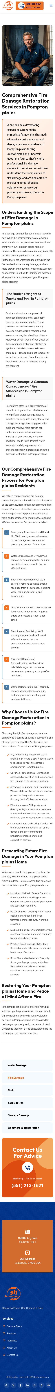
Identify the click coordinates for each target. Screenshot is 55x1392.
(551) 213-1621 (27, 1185)
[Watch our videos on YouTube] (48, 1385)
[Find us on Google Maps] (6, 1385)
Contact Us (12, 1355)
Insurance (11, 1340)
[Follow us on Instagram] (34, 1385)
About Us (11, 1347)
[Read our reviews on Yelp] (41, 1385)
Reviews (11, 1333)
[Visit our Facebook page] (20, 1385)
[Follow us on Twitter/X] (13, 1385)
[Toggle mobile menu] (51, 5)
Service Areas (14, 1326)
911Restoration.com (39, 1377)
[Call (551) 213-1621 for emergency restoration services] (27, 1167)
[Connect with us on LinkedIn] (27, 1385)
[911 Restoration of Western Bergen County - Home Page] (7, 6)
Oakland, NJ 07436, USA (27, 1262)
